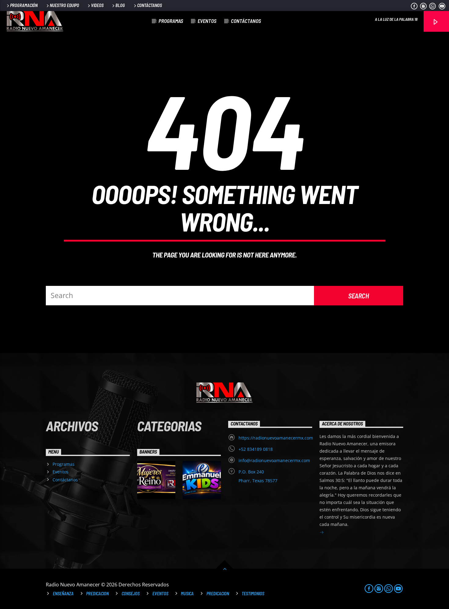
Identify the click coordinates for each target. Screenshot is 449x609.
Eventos (207, 21)
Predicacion (97, 593)
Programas (171, 21)
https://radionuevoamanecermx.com (276, 438)
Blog (120, 5)
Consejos (131, 593)
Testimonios (253, 593)
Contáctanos (149, 5)
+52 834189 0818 (256, 449)
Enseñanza (63, 593)
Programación (24, 5)
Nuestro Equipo (64, 5)
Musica (187, 593)
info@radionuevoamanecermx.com (274, 460)
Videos (97, 5)
